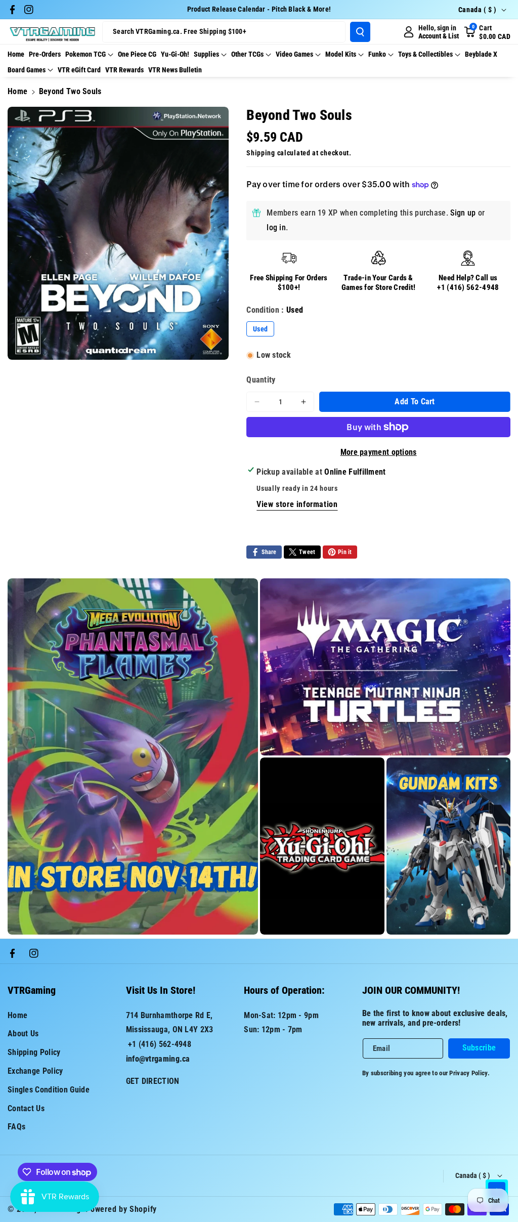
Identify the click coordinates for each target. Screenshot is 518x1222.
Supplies (206, 54)
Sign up (463, 213)
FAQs (16, 1126)
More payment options (378, 452)
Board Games (27, 70)
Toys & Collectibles (425, 54)
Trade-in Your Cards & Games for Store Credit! (378, 282)
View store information (296, 504)
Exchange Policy (35, 1071)
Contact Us (26, 1108)
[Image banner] (133, 756)
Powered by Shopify (121, 1209)
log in (276, 227)
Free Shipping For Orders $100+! (288, 282)
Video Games (294, 54)
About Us (23, 1033)
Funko (377, 54)
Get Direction (153, 1081)
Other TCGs (247, 54)
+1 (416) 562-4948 (468, 287)
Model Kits (340, 54)
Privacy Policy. (469, 1073)
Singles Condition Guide (49, 1089)
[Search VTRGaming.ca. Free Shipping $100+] (360, 32)
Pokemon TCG (85, 54)
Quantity (260, 380)
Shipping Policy (34, 1052)
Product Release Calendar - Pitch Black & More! (259, 9)
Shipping (260, 153)
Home (17, 91)
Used (260, 329)
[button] (487, 32)
